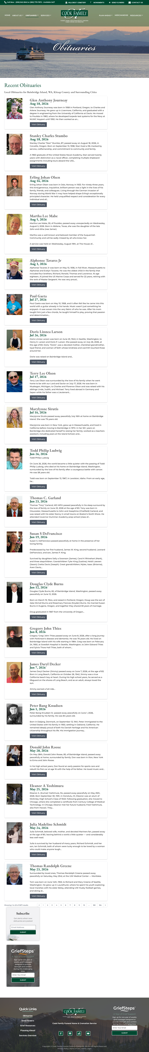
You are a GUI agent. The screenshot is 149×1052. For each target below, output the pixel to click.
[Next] (105, 905)
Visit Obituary (38, 124)
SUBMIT (23, 932)
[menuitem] (7, 15)
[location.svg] (79, 1033)
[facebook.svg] (61, 1033)
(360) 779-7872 (36, 2)
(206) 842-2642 (21, 2)
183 (94, 905)
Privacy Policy (63, 1049)
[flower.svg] (70, 1033)
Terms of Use (75, 1049)
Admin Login (86, 1049)
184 (100, 905)
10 (84, 905)
